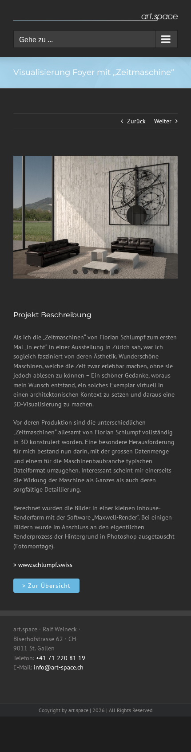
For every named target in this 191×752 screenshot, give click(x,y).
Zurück (136, 121)
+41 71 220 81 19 (60, 658)
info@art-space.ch (59, 667)
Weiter (162, 121)
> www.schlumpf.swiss (42, 565)
